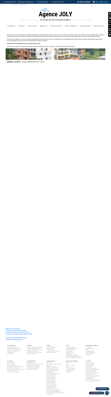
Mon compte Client (101, 2)
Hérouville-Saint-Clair (90, 353)
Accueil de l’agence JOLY (12, 347)
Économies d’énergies (51, 378)
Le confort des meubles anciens (53, 373)
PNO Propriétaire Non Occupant (33, 366)
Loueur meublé (89, 366)
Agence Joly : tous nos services (13, 371)
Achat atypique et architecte (72, 354)
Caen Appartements (90, 348)
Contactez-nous (10, 353)
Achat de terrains (69, 353)
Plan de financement (90, 365)
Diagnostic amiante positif (91, 368)
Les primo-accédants (90, 362)
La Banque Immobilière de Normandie (74, 357)
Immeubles (11, 4)
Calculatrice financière (31, 353)
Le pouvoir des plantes (51, 382)
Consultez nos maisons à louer (14, 339)
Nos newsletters (49, 394)
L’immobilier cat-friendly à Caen (52, 370)
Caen (67, 364)
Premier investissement (51, 385)
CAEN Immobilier (10, 352)
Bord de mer (68, 362)
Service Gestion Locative (12, 365)
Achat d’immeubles (70, 349)
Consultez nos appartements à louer (16, 337)
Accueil (1, 4)
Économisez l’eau (89, 374)
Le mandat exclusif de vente (32, 351)
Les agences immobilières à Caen (14, 349)
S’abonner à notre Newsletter (27, 2)
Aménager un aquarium (51, 366)
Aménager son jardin (50, 375)
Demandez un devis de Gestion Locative (15, 366)
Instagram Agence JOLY (10, 2)
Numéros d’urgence (50, 383)
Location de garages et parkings (53, 351)
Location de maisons (50, 349)
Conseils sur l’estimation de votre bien (35, 349)
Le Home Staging (49, 371)
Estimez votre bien (50, 387)
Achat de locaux (69, 351)
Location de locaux (50, 348)
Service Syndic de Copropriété (13, 368)
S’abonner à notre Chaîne (58, 2)
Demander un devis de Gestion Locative (35, 364)
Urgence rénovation (90, 364)
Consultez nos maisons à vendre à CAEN (17, 332)
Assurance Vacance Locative (32, 368)
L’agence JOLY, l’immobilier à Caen (93, 369)
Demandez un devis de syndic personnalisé (16, 369)
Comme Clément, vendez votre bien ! (93, 379)
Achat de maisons (69, 352)
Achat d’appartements (70, 347)
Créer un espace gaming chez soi (92, 375)
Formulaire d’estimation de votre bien (34, 347)
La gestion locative (30, 362)
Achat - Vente (6, 4)
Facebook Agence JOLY (43, 2)
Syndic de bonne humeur (91, 371)
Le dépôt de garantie (50, 381)
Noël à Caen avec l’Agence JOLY (52, 390)
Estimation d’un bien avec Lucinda (34, 348)
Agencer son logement (51, 374)
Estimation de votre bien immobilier (16, 330)
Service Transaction (11, 362)
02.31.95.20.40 (85, 2)
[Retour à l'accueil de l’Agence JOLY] (55, 13)
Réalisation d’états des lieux (32, 369)
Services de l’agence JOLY (91, 370)
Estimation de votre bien (91, 377)
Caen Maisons (88, 347)
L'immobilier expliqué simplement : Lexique (55, 392)
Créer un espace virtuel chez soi (53, 368)
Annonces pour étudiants (51, 352)
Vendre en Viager (10, 364)
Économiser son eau (50, 379)
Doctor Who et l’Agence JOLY (52, 369)
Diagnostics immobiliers (51, 386)
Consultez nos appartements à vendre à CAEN (19, 334)
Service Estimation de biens (12, 370)
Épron (87, 349)
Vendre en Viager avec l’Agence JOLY (34, 352)
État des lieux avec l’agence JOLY (92, 373)
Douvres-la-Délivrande (90, 352)
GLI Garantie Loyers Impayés (33, 365)
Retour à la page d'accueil (13, 328)
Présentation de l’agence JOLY (13, 348)
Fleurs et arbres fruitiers (51, 377)
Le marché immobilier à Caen (13, 351)
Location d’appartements (51, 347)
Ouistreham (88, 354)
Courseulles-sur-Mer (90, 351)
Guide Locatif (49, 362)
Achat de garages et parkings (72, 348)
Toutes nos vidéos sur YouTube (92, 381)
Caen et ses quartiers (70, 365)
